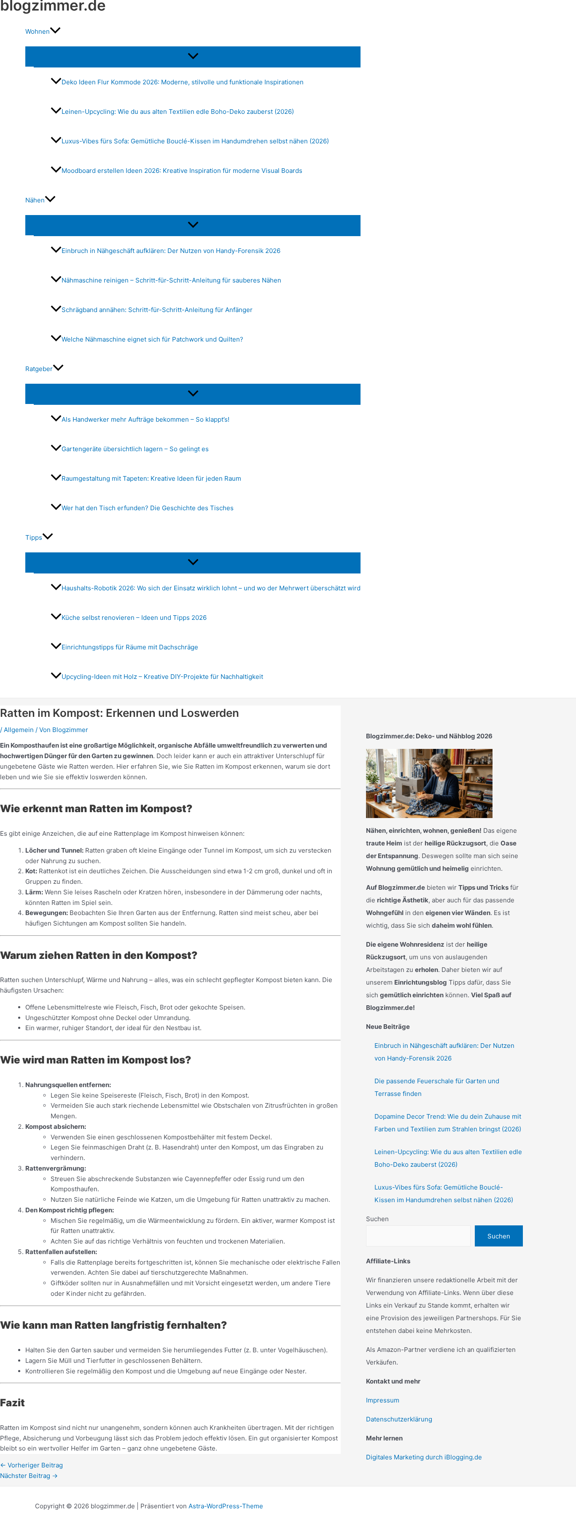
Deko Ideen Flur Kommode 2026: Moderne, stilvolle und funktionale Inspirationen (183, 82)
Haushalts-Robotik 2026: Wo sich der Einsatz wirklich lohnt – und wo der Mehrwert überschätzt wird (211, 588)
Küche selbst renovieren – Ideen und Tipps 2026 (134, 618)
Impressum (382, 1400)
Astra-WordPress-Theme (225, 1506)
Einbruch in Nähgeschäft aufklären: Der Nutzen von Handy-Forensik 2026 (171, 251)
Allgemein (19, 730)
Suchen (377, 1219)
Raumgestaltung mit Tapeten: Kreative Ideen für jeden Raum (151, 478)
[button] (55, 31)
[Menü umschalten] (193, 56)
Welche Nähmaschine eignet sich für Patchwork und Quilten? (152, 339)
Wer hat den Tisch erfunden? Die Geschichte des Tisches (148, 508)
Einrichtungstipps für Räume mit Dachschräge (130, 647)
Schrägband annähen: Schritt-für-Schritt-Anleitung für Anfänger (157, 310)
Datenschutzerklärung (399, 1419)
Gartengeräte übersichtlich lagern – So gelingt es (135, 449)
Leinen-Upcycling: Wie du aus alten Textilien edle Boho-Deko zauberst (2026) (178, 112)
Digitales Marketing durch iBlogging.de (424, 1457)
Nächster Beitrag (29, 1476)
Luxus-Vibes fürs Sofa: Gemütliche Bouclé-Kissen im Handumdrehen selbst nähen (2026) (195, 141)
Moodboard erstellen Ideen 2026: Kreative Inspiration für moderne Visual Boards (182, 171)
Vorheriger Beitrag (31, 1465)
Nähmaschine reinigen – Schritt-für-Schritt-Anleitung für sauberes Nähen (171, 280)
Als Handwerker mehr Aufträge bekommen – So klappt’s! (145, 419)
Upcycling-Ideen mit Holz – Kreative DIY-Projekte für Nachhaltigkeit (162, 677)
